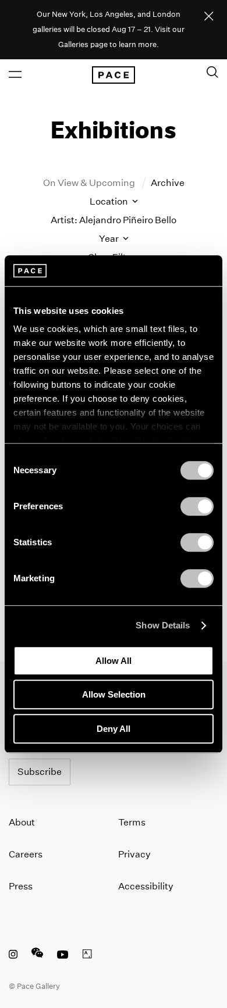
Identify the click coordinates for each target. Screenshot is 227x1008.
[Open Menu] (15, 74)
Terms (132, 822)
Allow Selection (114, 694)
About (22, 822)
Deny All (113, 729)
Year (109, 238)
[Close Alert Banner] (209, 17)
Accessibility (145, 886)
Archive (168, 182)
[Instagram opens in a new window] (13, 955)
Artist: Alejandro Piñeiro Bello (113, 220)
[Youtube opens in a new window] (63, 955)
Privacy (134, 854)
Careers (25, 854)
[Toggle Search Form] (212, 72)
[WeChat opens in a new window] (37, 955)
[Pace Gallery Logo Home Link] (113, 75)
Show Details (163, 625)
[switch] (197, 506)
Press (21, 886)
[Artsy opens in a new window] (87, 955)
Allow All (113, 661)
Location (110, 201)
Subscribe (39, 771)
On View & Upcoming (90, 182)
